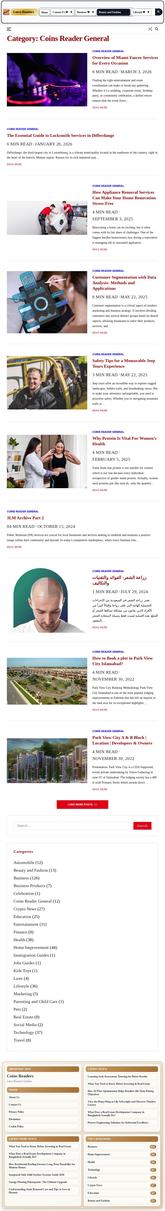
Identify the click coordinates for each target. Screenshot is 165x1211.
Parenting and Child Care (36, 1001)
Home (44, 12)
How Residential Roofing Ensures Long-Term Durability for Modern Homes (42, 1166)
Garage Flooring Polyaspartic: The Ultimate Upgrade (38, 1182)
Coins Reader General (108, 51)
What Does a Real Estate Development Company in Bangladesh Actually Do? (116, 1114)
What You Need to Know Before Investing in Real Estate (119, 1083)
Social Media (25, 1024)
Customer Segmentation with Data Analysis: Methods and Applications (124, 283)
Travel (19, 1040)
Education (22, 916)
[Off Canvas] (9, 29)
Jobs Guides (24, 962)
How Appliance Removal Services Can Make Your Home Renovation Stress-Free (124, 198)
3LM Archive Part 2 (25, 517)
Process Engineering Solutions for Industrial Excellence (118, 1122)
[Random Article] (150, 29)
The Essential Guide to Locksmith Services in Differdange (60, 135)
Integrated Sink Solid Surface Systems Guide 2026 (36, 1174)
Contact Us (59, 12)
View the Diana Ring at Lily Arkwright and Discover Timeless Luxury (122, 1103)
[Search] (156, 28)
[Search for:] (72, 826)
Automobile (24, 862)
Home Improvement (31, 947)
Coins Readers (23, 12)
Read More (99, 107)
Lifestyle (137, 12)
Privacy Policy (16, 1111)
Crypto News (25, 908)
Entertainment (26, 924)
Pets (17, 1009)
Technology (24, 1032)
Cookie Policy (16, 1126)
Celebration (24, 893)
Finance (20, 932)
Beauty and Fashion (110, 12)
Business (82, 12)
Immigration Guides (31, 955)
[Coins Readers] (6, 12)
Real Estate (23, 1017)
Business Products (29, 885)
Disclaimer (14, 1119)
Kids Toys (22, 970)
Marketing (23, 993)
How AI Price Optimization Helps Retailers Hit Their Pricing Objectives (121, 1093)
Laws (18, 978)
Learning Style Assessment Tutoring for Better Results (117, 1076)
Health (19, 939)
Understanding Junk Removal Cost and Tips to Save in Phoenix (39, 1191)
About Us (14, 1097)
